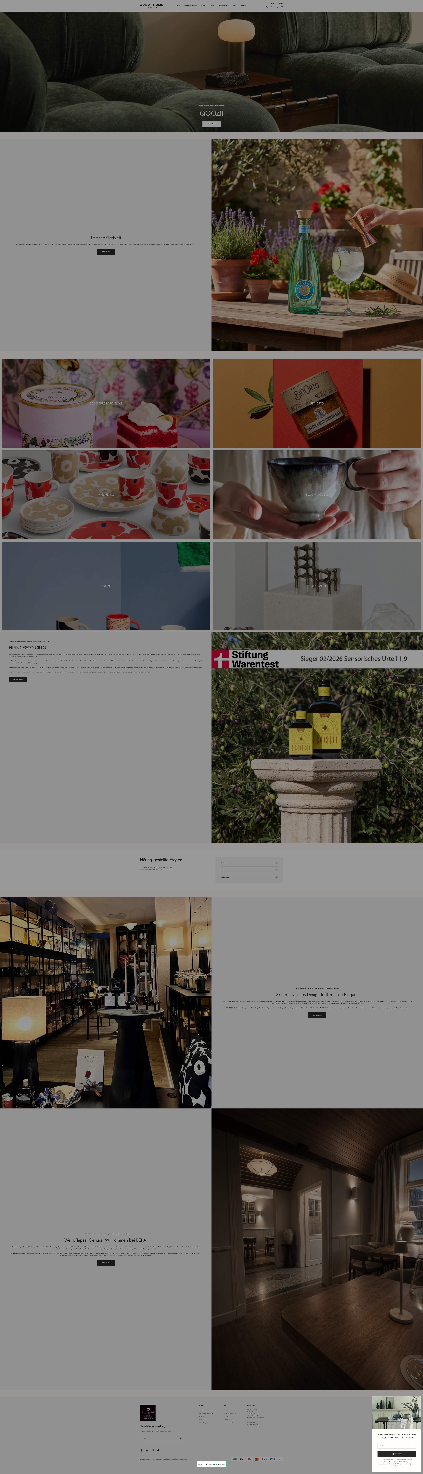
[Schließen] (417, 1401)
